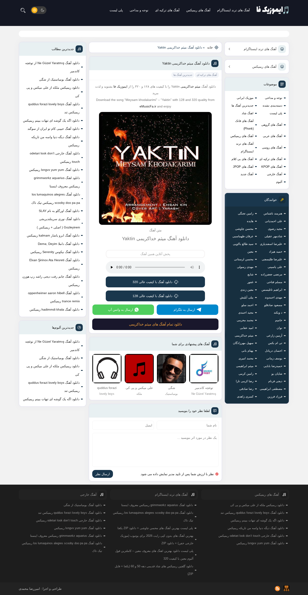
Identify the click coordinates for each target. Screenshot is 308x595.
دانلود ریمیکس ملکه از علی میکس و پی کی (52, 92)
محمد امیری (246, 358)
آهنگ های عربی (272, 136)
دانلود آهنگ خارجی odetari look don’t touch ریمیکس (55, 157)
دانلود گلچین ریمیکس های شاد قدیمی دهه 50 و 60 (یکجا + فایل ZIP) (154, 570)
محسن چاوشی (244, 228)
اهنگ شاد (247, 113)
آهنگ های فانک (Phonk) (244, 124)
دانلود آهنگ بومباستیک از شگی (59, 79)
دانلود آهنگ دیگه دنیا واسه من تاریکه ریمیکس (55, 141)
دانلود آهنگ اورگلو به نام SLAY (59, 211)
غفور (250, 282)
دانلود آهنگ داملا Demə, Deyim (58, 244)
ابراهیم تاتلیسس (272, 289)
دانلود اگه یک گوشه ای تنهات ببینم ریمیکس (51, 120)
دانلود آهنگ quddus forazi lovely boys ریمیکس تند (54, 108)
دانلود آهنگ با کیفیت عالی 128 (152, 296)
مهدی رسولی (245, 267)
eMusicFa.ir (148, 106)
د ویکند (278, 312)
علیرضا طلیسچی (272, 259)
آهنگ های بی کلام (242, 159)
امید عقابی (246, 328)
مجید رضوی (275, 228)
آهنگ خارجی (274, 174)
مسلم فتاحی (274, 282)
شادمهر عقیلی (273, 236)
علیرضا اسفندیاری (271, 244)
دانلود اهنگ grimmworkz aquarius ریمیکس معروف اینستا (57, 182)
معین (250, 251)
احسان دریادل (273, 350)
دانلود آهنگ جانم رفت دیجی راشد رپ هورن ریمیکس (51, 280)
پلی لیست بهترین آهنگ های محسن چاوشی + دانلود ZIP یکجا (155, 528)
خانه (210, 47)
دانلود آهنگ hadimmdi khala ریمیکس (54, 309)
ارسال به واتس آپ (120, 309)
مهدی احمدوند (273, 297)
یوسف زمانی (274, 358)
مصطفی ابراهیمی (271, 388)
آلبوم (279, 182)
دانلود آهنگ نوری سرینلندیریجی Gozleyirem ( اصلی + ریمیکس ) (58, 223)
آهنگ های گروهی (271, 124)
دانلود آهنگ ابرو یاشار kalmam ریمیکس (53, 235)
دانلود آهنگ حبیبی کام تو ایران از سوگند (53, 128)
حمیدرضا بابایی (273, 366)
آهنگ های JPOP (243, 166)
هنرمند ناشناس (273, 213)
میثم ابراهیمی (244, 366)
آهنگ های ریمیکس (198, 10)
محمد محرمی (245, 320)
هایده (250, 221)
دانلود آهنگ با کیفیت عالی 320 (152, 282)
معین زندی (246, 289)
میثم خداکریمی (244, 335)
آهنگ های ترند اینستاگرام (233, 10)
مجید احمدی (245, 312)
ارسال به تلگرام (184, 309)
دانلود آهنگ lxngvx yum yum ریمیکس (54, 170)
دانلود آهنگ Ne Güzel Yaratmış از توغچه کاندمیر (52, 67)
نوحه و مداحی (139, 10)
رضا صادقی (246, 388)
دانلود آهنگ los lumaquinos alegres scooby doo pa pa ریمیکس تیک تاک (55, 198)
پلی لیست (116, 10)
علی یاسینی (275, 267)
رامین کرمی (246, 373)
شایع (250, 274)
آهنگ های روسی (272, 147)
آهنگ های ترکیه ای (167, 10)
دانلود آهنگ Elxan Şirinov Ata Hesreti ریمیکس (54, 264)
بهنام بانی (247, 350)
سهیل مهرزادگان (243, 343)
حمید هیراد (275, 251)
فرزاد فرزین (274, 396)
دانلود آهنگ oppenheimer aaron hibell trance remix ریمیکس (54, 297)
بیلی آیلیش (246, 297)
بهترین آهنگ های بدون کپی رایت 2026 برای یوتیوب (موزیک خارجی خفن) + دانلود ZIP (156, 539)
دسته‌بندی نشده (272, 105)
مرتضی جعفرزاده (271, 274)
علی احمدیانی (273, 221)
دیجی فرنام (275, 381)
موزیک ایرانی (245, 98)
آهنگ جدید (247, 174)
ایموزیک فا (120, 86)
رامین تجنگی (245, 213)
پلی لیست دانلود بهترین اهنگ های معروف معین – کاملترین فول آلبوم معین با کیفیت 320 (154, 554)
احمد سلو (247, 305)
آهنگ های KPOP (271, 166)
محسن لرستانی (243, 259)
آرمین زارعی (274, 335)
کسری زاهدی (245, 396)
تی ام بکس (275, 343)
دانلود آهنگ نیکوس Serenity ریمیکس (54, 252)
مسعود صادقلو (273, 305)
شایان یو (276, 373)
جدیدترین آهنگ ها (242, 105)
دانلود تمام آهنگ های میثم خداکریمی (155, 324)
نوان (279, 328)
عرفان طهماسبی (242, 236)
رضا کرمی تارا (244, 381)
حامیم (278, 320)
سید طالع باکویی (243, 244)
